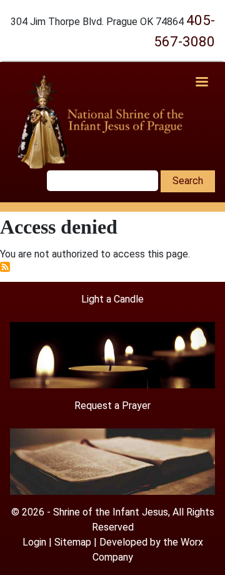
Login (34, 542)
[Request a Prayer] (112, 461)
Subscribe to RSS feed (5, 267)
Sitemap (72, 542)
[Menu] (201, 83)
